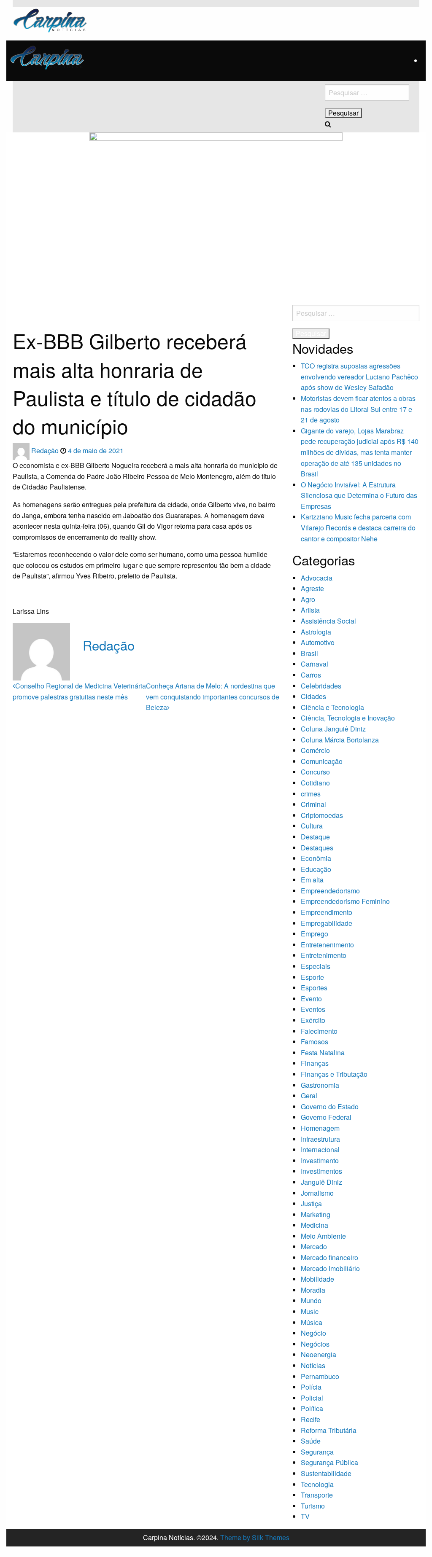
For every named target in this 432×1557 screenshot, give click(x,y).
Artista (310, 610)
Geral (309, 1095)
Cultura (312, 826)
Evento (311, 998)
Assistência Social (328, 621)
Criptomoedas (322, 815)
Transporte (317, 1495)
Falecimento (319, 1031)
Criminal (313, 804)
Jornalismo (317, 1193)
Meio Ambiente (323, 1236)
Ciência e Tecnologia (332, 707)
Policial (312, 1398)
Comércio (315, 750)
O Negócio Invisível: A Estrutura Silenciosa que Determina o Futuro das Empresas (359, 495)
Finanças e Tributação (334, 1074)
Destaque (315, 837)
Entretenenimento (327, 944)
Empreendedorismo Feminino (345, 901)
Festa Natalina (323, 1052)
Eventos (313, 1009)
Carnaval (314, 664)
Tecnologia (317, 1484)
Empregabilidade (326, 923)
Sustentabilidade (326, 1473)
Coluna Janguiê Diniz (333, 729)
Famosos (314, 1041)
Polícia (311, 1387)
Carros (311, 675)
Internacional (320, 1149)
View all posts (103, 662)
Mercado (314, 1246)
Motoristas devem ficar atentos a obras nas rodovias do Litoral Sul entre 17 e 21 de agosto (358, 409)
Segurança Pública (329, 1462)
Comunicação (322, 761)
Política (312, 1408)
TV (305, 1516)
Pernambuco (320, 1376)
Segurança (317, 1452)
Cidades (313, 696)
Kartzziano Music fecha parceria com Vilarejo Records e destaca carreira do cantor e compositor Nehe (358, 527)
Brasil (309, 653)
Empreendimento (326, 912)
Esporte (312, 977)
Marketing (315, 1214)
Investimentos (321, 1171)
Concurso (315, 772)
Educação (316, 869)
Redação (45, 450)
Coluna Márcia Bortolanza (340, 740)
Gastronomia (320, 1085)
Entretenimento (323, 955)
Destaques (317, 847)
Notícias (313, 1365)
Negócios (315, 1344)
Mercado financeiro (329, 1257)
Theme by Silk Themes (254, 1537)
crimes (311, 794)
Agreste (312, 588)
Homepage (26, 308)
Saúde (311, 1441)
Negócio (313, 1333)
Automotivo (318, 642)
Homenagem (320, 1128)
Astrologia (316, 632)
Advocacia (316, 578)
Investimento (320, 1160)
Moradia (313, 1290)
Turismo (313, 1506)
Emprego (314, 934)
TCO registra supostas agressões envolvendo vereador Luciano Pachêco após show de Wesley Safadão (359, 376)
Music (310, 1311)
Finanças (315, 1063)
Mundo (311, 1300)
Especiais (315, 966)
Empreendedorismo (330, 890)
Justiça (311, 1203)
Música (311, 1322)
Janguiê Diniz (321, 1182)
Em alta (312, 880)
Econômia (316, 858)
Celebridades (321, 686)
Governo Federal (326, 1117)
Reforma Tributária (328, 1430)
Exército (313, 1020)
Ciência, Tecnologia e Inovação (348, 718)
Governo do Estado (330, 1106)
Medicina (314, 1225)
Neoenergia (318, 1354)
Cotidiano (315, 783)
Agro (308, 599)
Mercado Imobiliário (330, 1268)
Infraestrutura (320, 1139)
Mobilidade (317, 1279)
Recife (310, 1419)
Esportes (314, 987)
